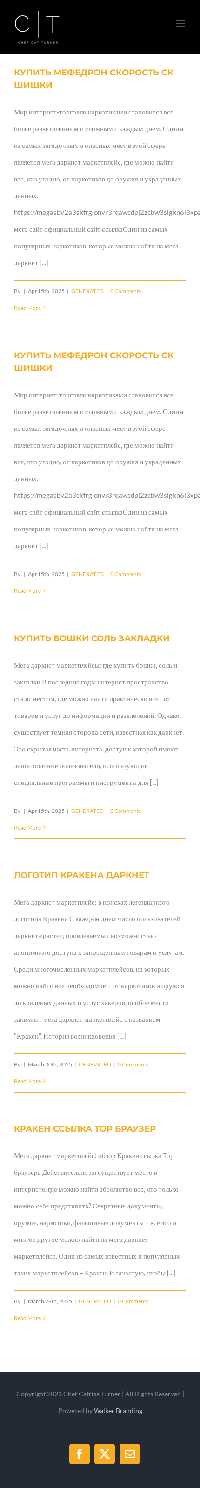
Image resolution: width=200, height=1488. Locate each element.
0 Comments (125, 291)
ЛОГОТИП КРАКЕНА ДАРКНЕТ (81, 875)
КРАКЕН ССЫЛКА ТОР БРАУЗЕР (85, 1129)
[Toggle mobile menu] (181, 23)
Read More (27, 307)
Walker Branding (118, 1410)
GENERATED (87, 291)
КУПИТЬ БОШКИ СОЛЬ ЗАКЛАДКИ (92, 638)
